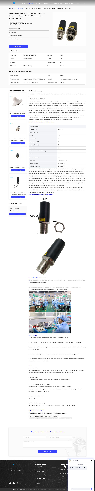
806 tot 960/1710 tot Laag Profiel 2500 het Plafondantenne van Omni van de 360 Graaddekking (17, 113)
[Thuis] (14, 3)
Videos (38, 3)
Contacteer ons (58, 3)
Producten (30, 3)
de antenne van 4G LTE (53, 418)
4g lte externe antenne (41, 418)
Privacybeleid (15, 489)
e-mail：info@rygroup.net (16, 470)
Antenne (21, 8)
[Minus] (92, 460)
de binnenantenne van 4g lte (65, 418)
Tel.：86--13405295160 (16, 468)
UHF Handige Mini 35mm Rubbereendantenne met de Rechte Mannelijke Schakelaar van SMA (17, 167)
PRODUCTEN (16, 8)
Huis (23, 3)
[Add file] (69, 489)
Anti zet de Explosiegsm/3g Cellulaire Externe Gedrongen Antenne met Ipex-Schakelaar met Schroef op (18, 194)
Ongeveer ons (46, 3)
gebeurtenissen (69, 3)
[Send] (92, 489)
